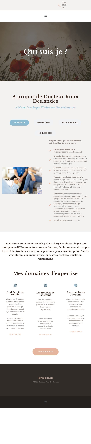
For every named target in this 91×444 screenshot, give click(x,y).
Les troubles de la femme (45, 293)
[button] (45, 16)
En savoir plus (15, 334)
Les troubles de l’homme (76, 293)
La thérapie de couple (15, 293)
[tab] (19, 123)
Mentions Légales (45, 378)
